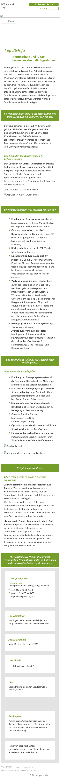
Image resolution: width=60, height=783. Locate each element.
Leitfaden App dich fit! (23, 666)
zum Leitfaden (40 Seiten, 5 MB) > (21, 190)
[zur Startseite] (10, 7)
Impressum (28, 767)
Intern (17, 767)
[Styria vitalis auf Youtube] (35, 9)
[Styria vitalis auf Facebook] (30, 9)
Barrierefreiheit (22, 771)
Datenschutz (7, 771)
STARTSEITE (6, 767)
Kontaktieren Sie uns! (44, 4)
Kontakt (34, 771)
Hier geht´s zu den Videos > (25, 320)
